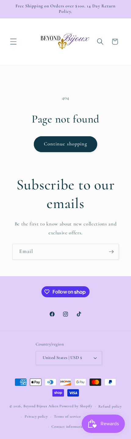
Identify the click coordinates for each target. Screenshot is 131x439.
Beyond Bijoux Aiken (40, 406)
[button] (13, 41)
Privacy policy (36, 416)
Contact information (68, 426)
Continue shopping (65, 144)
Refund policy (110, 406)
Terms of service (67, 416)
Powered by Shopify (75, 406)
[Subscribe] (111, 252)
